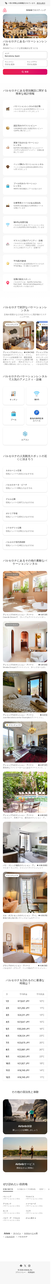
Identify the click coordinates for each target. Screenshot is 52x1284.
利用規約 (31, 1272)
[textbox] (14, 64)
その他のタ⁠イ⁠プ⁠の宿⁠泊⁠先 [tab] (26, 1189)
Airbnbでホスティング (36, 10)
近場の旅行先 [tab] (8, 1189)
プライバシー (20, 1272)
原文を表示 (41, 3)
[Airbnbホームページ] (5, 10)
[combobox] (25, 56)
